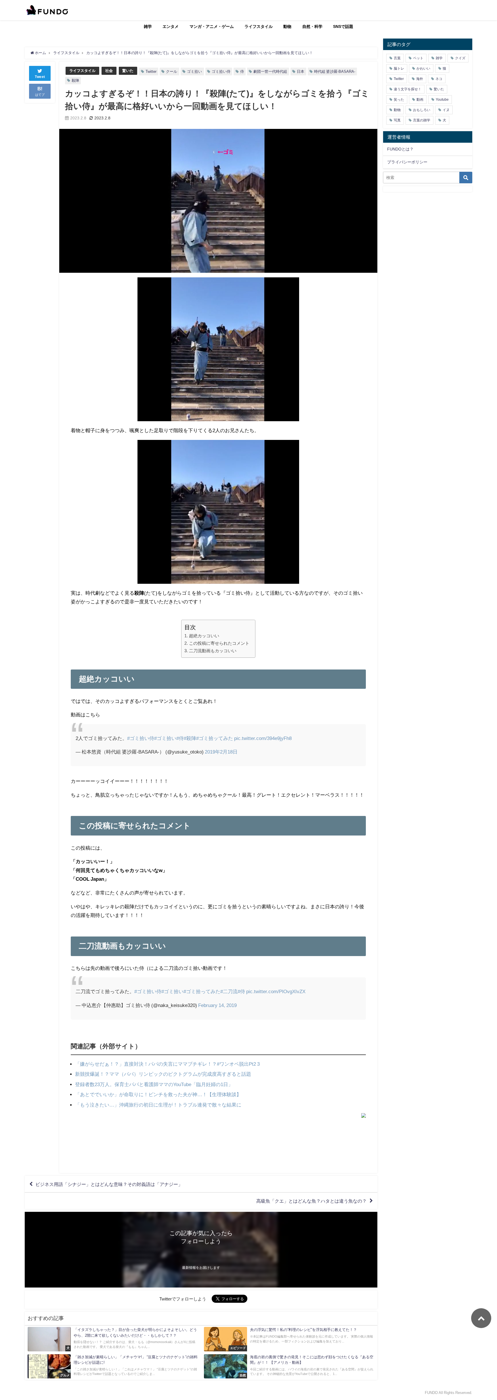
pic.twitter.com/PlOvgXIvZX (275, 991)
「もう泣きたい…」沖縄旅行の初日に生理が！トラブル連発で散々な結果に (158, 1104)
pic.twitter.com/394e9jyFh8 (263, 738)
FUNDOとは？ (400, 149)
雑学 (148, 26)
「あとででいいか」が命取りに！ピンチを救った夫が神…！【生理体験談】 (158, 1094)
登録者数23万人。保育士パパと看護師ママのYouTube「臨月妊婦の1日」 (154, 1084)
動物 (287, 26)
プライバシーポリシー (407, 162)
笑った (399, 99)
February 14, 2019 (217, 1005)
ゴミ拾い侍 (221, 71)
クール (171, 71)
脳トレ (399, 68)
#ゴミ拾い (165, 738)
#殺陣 (190, 738)
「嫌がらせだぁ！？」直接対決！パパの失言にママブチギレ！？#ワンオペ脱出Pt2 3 (167, 1063)
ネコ (438, 79)
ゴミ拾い (194, 71)
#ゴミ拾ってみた (201, 991)
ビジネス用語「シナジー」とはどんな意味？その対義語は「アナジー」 (109, 1184)
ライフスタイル (258, 26)
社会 (109, 71)
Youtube (442, 99)
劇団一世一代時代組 (270, 71)
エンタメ (171, 26)
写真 (397, 120)
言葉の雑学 (421, 120)
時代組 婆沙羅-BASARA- (334, 71)
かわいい (423, 68)
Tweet (40, 77)
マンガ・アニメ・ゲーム (212, 26)
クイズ (460, 58)
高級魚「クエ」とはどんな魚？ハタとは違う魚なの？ (311, 1201)
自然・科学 (312, 26)
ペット (418, 58)
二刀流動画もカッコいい (212, 650)
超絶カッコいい (204, 636)
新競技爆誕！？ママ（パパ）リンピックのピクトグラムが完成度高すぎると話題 (163, 1073)
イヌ (446, 110)
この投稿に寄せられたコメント (219, 643)
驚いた (127, 71)
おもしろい (421, 110)
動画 (419, 99)
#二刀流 (229, 991)
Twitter (151, 71)
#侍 (180, 738)
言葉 (397, 58)
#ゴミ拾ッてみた (214, 738)
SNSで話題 (343, 26)
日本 (300, 71)
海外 (419, 79)
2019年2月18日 (221, 751)
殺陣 (75, 80)
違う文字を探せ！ (407, 89)
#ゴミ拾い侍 (140, 738)
